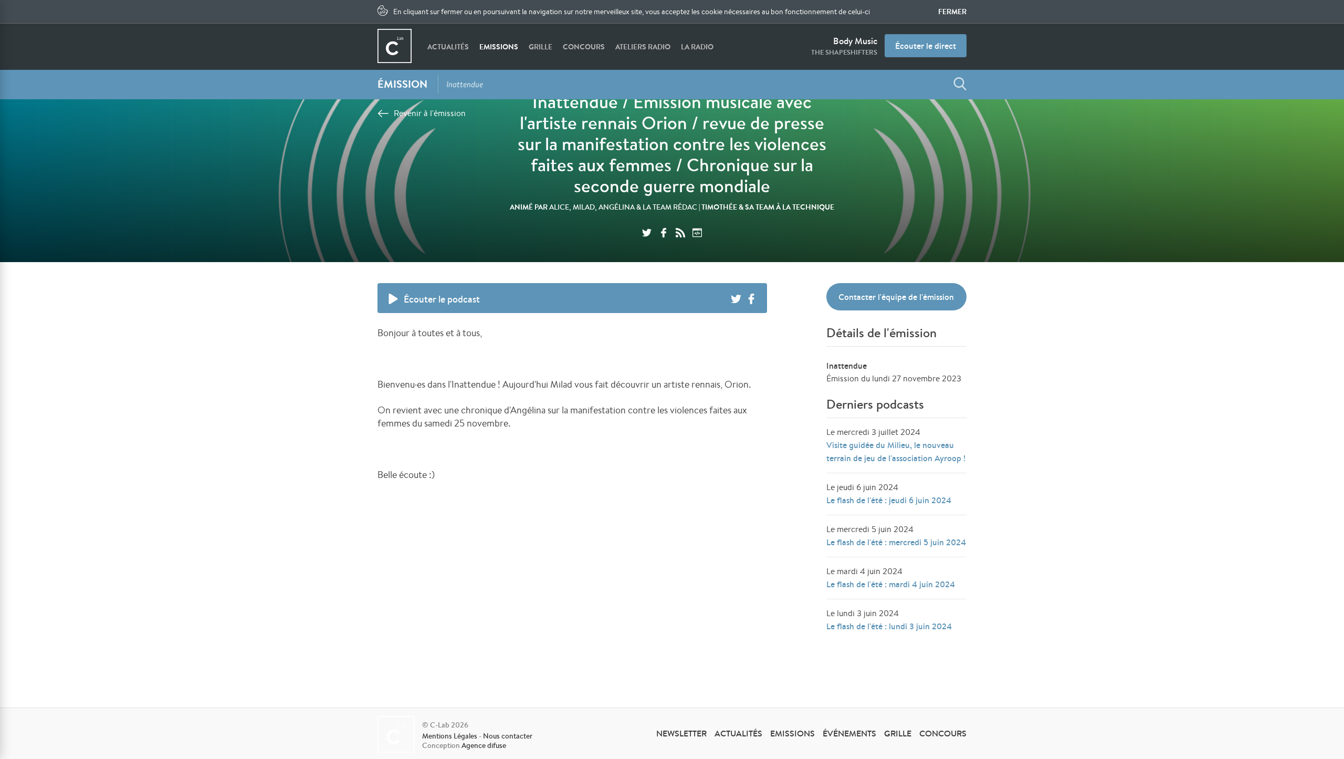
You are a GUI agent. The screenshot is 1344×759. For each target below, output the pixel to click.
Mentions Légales (449, 736)
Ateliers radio (642, 46)
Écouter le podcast (442, 299)
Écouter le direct (925, 45)
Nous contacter (507, 736)
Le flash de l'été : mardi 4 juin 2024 (890, 584)
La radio (697, 46)
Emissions (498, 46)
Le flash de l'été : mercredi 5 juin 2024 (896, 542)
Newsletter (681, 733)
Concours (584, 46)
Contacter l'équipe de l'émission (896, 297)
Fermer (952, 11)
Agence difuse (483, 745)
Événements (849, 733)
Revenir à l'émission (430, 113)
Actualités (448, 46)
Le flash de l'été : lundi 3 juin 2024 (889, 626)
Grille (540, 46)
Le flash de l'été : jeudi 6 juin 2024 (888, 500)
